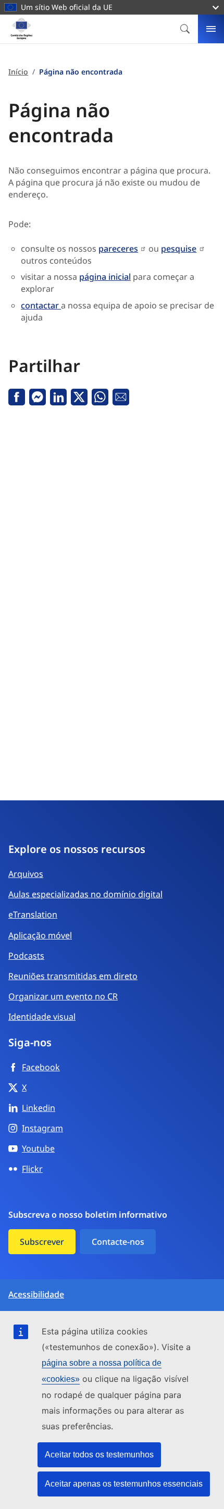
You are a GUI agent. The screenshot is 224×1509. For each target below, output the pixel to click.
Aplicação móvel (40, 935)
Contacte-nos (118, 1241)
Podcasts (26, 955)
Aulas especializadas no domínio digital (85, 894)
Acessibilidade (36, 1295)
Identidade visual (42, 1016)
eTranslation (32, 914)
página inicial (105, 276)
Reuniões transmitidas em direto (73, 976)
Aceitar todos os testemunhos (99, 1454)
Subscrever (42, 1241)
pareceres (118, 248)
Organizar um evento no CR (63, 996)
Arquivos (25, 874)
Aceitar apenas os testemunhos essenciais (124, 1483)
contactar (41, 305)
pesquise (178, 248)
